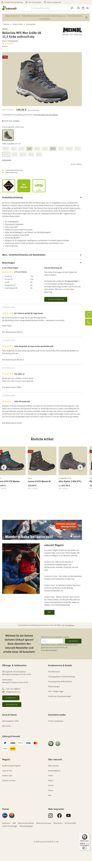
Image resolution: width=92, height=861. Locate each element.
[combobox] (50, 8)
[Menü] (87, 8)
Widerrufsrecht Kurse (43, 823)
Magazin (6, 759)
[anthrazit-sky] (7, 135)
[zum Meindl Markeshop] (70, 31)
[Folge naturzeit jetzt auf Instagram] (50, 817)
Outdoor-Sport (49, 585)
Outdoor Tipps (49, 597)
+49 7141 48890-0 (13, 689)
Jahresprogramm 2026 (10, 721)
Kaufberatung (49, 562)
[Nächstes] (80, 467)
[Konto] (78, 8)
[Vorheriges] (4, 467)
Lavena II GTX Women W (39, 481)
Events (50, 790)
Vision (50, 775)
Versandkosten (69, 625)
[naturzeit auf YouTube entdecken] (68, 817)
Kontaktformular (11, 698)
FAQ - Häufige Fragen (56, 691)
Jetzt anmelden (73, 641)
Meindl (5, 29)
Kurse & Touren (9, 715)
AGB (14, 823)
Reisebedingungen (26, 826)
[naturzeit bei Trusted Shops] (50, 743)
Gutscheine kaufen (57, 715)
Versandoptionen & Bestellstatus (60, 681)
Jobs (49, 795)
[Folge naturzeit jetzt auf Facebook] (59, 817)
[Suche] (72, 8)
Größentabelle (6, 160)
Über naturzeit (55, 759)
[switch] (84, 848)
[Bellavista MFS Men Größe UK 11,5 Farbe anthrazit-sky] (42, 79)
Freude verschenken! (55, 721)
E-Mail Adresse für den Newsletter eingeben (55, 637)
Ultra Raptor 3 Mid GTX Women (70, 481)
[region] (42, 470)
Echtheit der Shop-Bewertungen (59, 696)
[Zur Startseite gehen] (11, 8)
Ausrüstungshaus (54, 771)
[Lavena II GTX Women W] (42, 460)
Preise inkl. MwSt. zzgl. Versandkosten (46, 115)
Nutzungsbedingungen (49, 650)
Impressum (6, 823)
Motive (50, 780)
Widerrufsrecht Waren (26, 823)
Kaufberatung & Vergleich (11, 766)
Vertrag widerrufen (12, 704)
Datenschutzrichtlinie (56, 647)
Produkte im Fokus (51, 576)
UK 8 (29, 148)
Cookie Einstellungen (9, 826)
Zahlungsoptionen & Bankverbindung (61, 677)
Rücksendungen (54, 686)
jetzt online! (6, 726)
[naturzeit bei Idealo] (4, 815)
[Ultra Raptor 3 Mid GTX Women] (73, 460)
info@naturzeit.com (13, 692)
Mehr (49, 612)
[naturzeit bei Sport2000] (11, 815)
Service (51, 785)
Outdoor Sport (7, 775)
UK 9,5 (53, 148)
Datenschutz (58, 823)
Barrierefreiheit (70, 823)
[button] (42, 44)
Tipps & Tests (7, 771)
